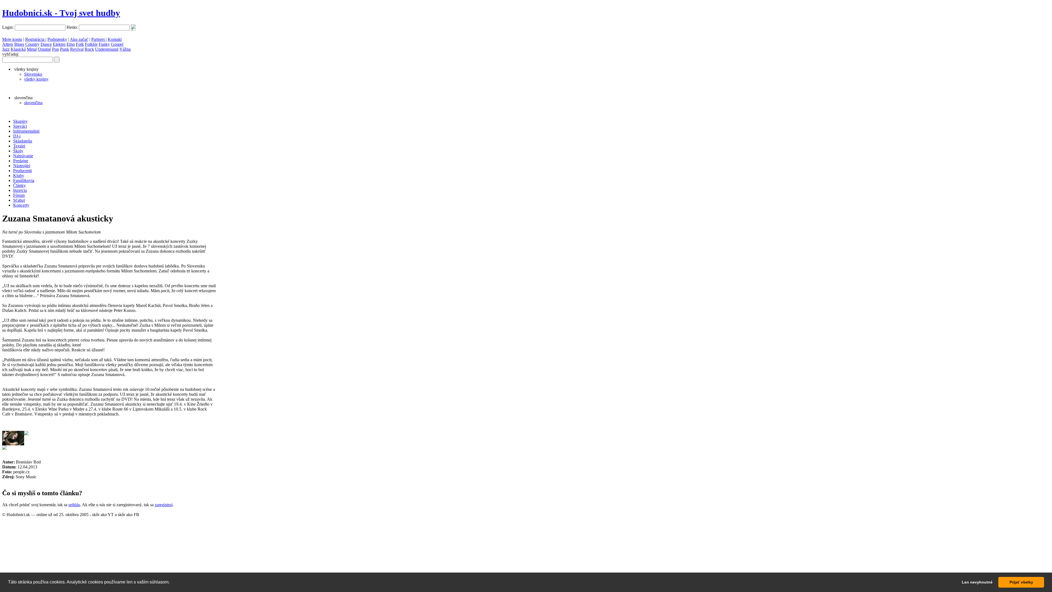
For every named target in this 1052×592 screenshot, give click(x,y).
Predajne (20, 160)
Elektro (59, 44)
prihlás (74, 504)
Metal (32, 49)
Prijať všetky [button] (1021, 582)
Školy (18, 151)
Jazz (6, 49)
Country (32, 44)
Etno (71, 44)
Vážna (125, 49)
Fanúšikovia (23, 180)
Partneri (98, 39)
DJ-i (17, 136)
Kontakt (115, 39)
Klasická (18, 49)
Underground (106, 49)
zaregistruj (164, 504)
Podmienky (57, 39)
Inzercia (20, 190)
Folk (80, 44)
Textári (19, 146)
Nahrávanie (23, 155)
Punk (64, 49)
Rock (89, 49)
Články (19, 185)
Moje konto (12, 39)
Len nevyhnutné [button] (977, 582)
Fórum (19, 195)
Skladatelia (22, 141)
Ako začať (79, 39)
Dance (46, 44)
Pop (55, 49)
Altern (7, 44)
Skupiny (20, 121)
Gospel (117, 44)
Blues (19, 44)
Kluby (18, 175)
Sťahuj (19, 200)
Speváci (20, 126)
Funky (104, 44)
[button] (171, 583)
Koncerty (21, 205)
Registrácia (35, 39)
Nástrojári (21, 165)
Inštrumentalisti (26, 131)
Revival (77, 49)
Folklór (91, 44)
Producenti (22, 170)
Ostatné (44, 49)
